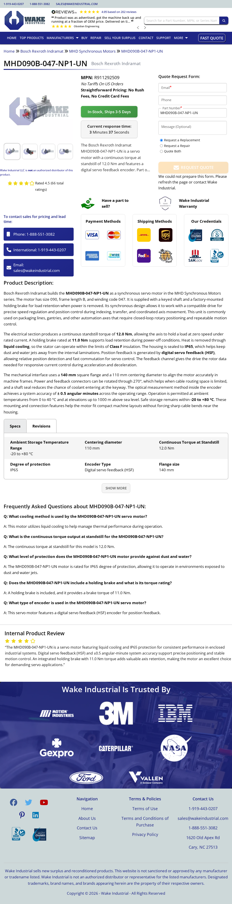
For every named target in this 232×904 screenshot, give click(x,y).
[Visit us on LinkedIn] (36, 815)
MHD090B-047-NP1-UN (142, 51)
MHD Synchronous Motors (92, 51)
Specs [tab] (15, 426)
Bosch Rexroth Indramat (41, 51)
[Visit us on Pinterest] (22, 815)
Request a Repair (177, 146)
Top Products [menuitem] (32, 38)
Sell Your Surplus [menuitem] (119, 38)
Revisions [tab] (41, 426)
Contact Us (87, 828)
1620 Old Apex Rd (203, 837)
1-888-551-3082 (40, 4)
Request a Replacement (182, 140)
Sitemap (87, 837)
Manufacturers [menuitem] (60, 38)
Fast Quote (211, 38)
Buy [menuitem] (84, 38)
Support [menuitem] (163, 38)
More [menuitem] (178, 38)
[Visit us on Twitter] (28, 802)
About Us (87, 818)
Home (9, 51)
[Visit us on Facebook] (13, 802)
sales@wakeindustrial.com (77, 4)
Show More (116, 488)
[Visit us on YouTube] (44, 802)
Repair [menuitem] (95, 38)
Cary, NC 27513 (203, 847)
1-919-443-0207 (14, 4)
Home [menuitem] (12, 38)
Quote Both (172, 151)
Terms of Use (145, 808)
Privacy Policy (145, 834)
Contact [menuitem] (146, 38)
